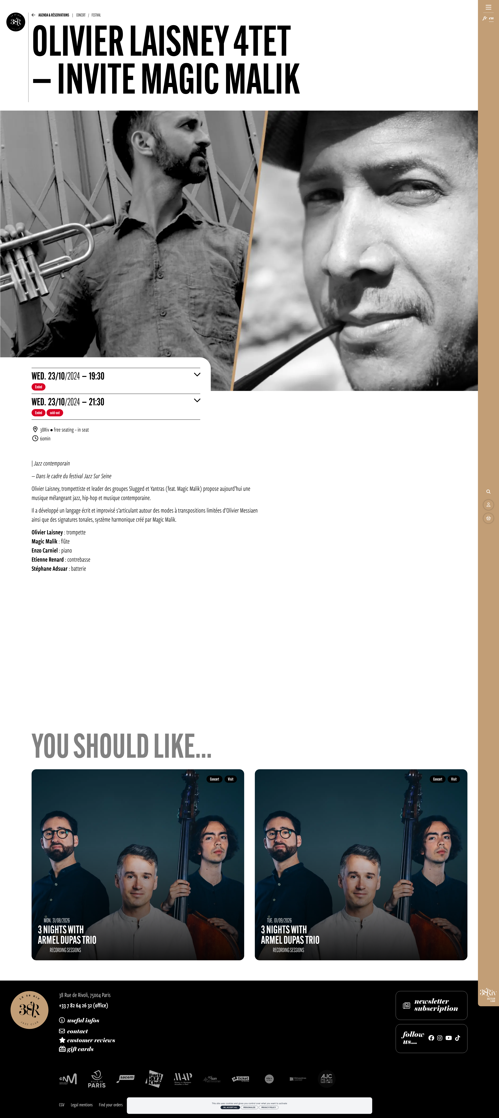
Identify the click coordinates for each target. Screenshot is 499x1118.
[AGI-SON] (212, 1079)
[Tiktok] (457, 1038)
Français (485, 19)
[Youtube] (448, 1038)
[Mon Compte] (488, 505)
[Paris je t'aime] (269, 1079)
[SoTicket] (240, 1079)
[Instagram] (439, 1038)
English (491, 19)
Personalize (249, 1107)
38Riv (44, 429)
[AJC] (327, 1079)
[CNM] (68, 1079)
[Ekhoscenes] (298, 1079)
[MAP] (183, 1079)
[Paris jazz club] (154, 1079)
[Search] (488, 492)
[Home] (15, 57)
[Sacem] (125, 1079)
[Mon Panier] (488, 518)
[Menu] (488, 7)
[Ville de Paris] (97, 1079)
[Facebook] (431, 1038)
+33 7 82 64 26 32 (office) (83, 1005)
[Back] (33, 16)
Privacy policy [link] (268, 1107)
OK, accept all (230, 1107)
